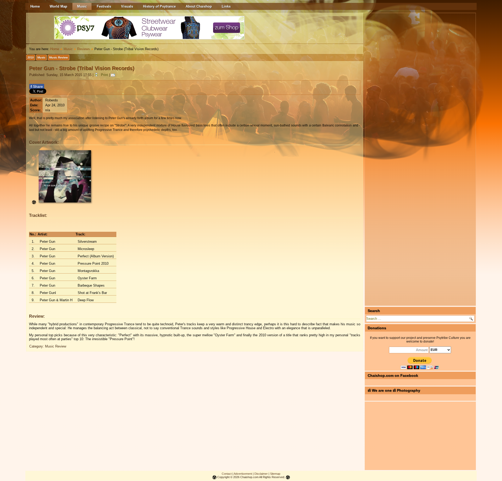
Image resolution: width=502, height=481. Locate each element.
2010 (30, 57)
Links (226, 6)
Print (104, 75)
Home (35, 6)
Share (37, 86)
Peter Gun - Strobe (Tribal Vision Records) (81, 68)
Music (82, 6)
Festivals (104, 6)
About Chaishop (199, 6)
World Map (58, 6)
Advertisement (243, 473)
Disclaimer (261, 473)
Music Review (58, 57)
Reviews (83, 49)
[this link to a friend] (114, 75)
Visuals (127, 6)
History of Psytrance (159, 6)
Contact (227, 473)
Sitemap (275, 473)
